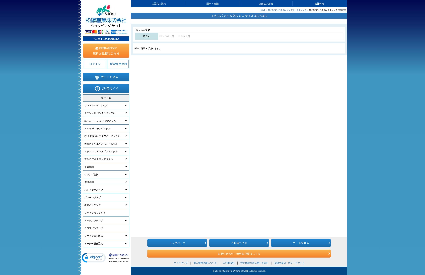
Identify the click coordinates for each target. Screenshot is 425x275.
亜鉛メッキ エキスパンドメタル (101, 143)
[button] (94, 257)
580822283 (125, 258)
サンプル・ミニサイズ (96, 105)
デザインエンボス (93, 235)
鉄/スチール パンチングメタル (100, 120)
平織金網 (89, 166)
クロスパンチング (93, 228)
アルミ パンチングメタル (97, 128)
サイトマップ (181, 262)
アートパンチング (93, 220)
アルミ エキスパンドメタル (98, 159)
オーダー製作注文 (93, 243)
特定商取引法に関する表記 (254, 262)
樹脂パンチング (92, 205)
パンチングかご (92, 197)
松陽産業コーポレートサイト (289, 262)
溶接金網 (89, 182)
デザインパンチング (94, 213)
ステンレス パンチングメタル (99, 113)
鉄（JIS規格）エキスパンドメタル (102, 136)
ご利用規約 (228, 262)
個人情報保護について (205, 262)
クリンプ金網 (91, 174)
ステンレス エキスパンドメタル (101, 151)
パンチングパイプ (93, 189)
